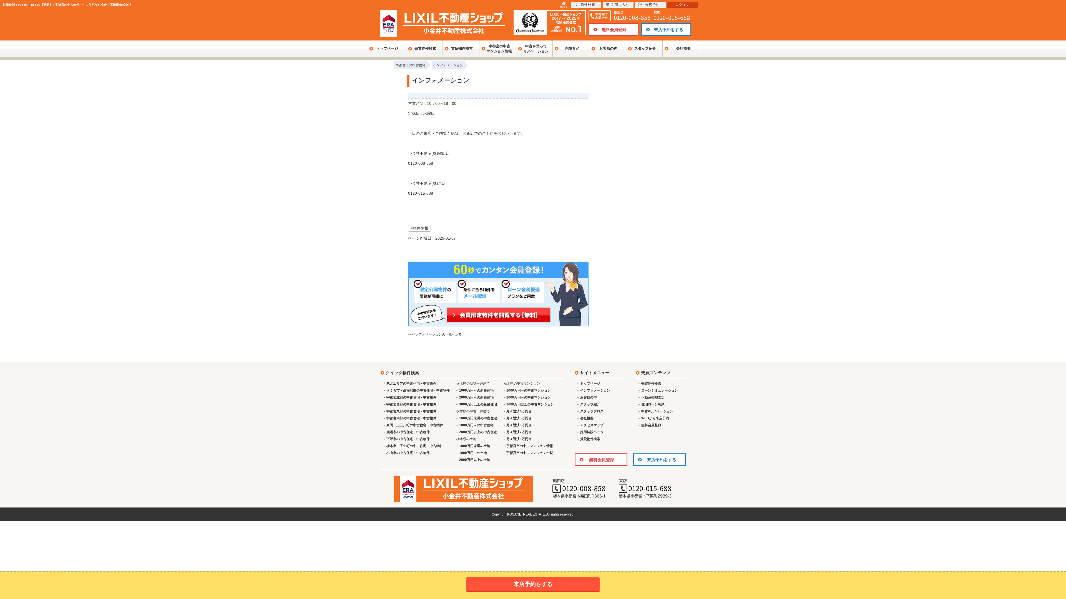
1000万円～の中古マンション (528, 390)
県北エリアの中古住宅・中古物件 (411, 383)
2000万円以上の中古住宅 (478, 432)
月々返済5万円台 (519, 418)
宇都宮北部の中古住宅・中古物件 (411, 397)
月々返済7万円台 (519, 432)
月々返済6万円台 (519, 425)
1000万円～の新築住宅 (476, 390)
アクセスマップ (592, 425)
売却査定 (572, 48)
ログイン (682, 5)
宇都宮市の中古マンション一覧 (529, 453)
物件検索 (588, 5)
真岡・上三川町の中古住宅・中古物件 (414, 425)
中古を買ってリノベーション (536, 48)
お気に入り (620, 5)
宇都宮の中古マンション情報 (499, 48)
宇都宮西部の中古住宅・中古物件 (411, 404)
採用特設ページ (592, 432)
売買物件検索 (425, 48)
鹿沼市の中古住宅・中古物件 (408, 432)
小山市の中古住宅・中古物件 (408, 453)
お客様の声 (608, 48)
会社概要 (683, 48)
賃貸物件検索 (462, 48)
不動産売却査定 (653, 397)
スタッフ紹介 (645, 48)
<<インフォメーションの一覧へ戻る (435, 334)
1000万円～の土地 (473, 453)
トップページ (387, 48)
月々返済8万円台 (519, 439)
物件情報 (420, 228)
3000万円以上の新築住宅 (478, 404)
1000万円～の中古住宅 (476, 425)
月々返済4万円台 (519, 411)
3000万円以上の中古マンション (530, 404)
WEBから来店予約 (655, 418)
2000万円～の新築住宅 (476, 397)
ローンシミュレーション (659, 390)
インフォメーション (595, 390)
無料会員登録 (614, 29)
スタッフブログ (592, 411)
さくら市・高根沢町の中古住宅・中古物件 (418, 390)
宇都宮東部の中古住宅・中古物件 (411, 411)
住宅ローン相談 (653, 404)
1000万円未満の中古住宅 (478, 418)
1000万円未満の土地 (474, 446)
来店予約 (652, 5)
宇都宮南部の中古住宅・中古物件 (411, 418)
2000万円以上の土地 (474, 460)
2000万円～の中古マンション (528, 397)
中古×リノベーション (657, 411)
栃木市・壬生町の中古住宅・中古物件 (414, 446)
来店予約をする (668, 29)
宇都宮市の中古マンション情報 (529, 446)
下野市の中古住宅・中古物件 (408, 439)
